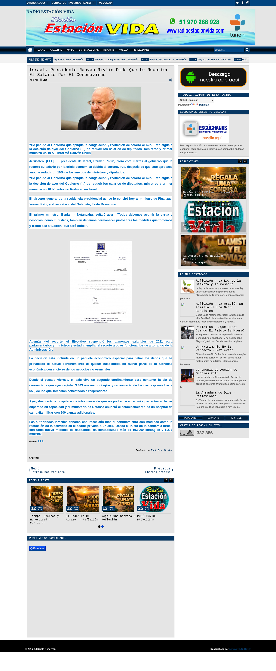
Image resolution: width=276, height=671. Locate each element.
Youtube (247, 3)
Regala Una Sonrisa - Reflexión (208, 59)
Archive (236, 418)
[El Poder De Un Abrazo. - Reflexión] (83, 499)
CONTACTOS (59, 2)
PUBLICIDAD (105, 2)
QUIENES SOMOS (36, 2)
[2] (102, 526)
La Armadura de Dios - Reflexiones (215, 394)
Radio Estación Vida (161, 450)
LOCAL (41, 49)
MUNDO (70, 49)
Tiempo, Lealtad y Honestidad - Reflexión (111, 59)
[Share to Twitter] (56, 489)
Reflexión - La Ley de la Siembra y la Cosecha (218, 282)
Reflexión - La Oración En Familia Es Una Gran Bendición (219, 307)
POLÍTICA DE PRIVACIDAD (201, 225)
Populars (190, 418)
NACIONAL (56, 49)
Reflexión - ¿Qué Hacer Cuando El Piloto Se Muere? (220, 328)
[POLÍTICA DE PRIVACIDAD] (154, 499)
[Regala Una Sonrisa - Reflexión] (118, 499)
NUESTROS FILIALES (80, 2)
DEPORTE (108, 49)
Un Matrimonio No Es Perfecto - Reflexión (214, 348)
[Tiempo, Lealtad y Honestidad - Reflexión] (47, 499)
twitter (237, 3)
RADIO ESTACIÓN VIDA (50, 12)
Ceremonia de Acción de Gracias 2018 (216, 371)
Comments (213, 418)
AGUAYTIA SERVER (240, 649)
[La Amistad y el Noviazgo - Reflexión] (213, 250)
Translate (204, 104)
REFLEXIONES (141, 49)
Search (247, 49)
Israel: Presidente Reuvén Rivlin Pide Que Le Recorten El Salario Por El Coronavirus (99, 72)
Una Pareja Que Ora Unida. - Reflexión (57, 59)
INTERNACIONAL (89, 49)
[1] (99, 526)
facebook (242, 3)
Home (30, 49)
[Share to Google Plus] (60, 489)
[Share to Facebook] (52, 489)
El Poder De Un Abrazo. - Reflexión (162, 59)
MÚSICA (123, 49)
